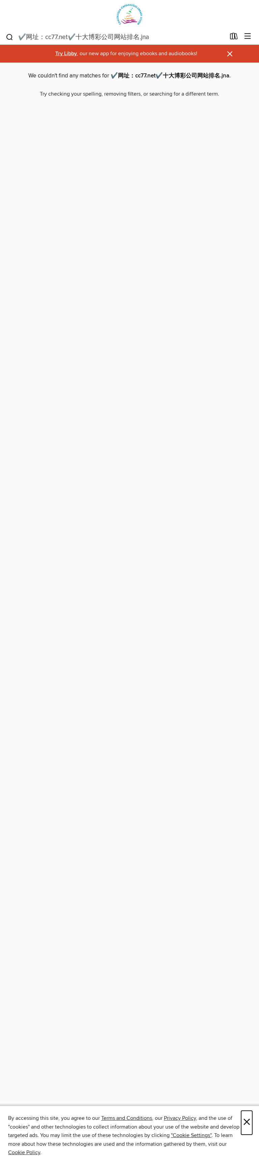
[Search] (9, 36)
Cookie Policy (24, 1152)
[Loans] (234, 38)
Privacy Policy (180, 1118)
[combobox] (115, 37)
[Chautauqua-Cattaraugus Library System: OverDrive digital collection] (129, 14)
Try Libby (66, 53)
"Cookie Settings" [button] (191, 1135)
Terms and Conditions (126, 1118)
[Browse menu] (247, 36)
